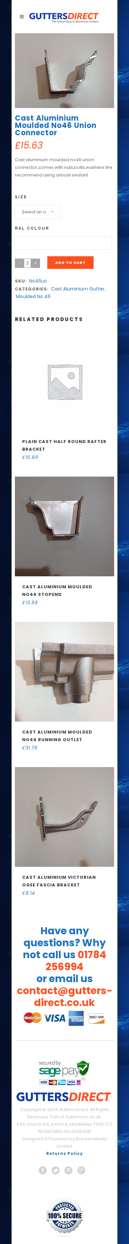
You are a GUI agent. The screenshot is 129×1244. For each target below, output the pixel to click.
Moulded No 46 (33, 296)
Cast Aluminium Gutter (78, 288)
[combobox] (37, 212)
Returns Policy (64, 1153)
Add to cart (70, 262)
